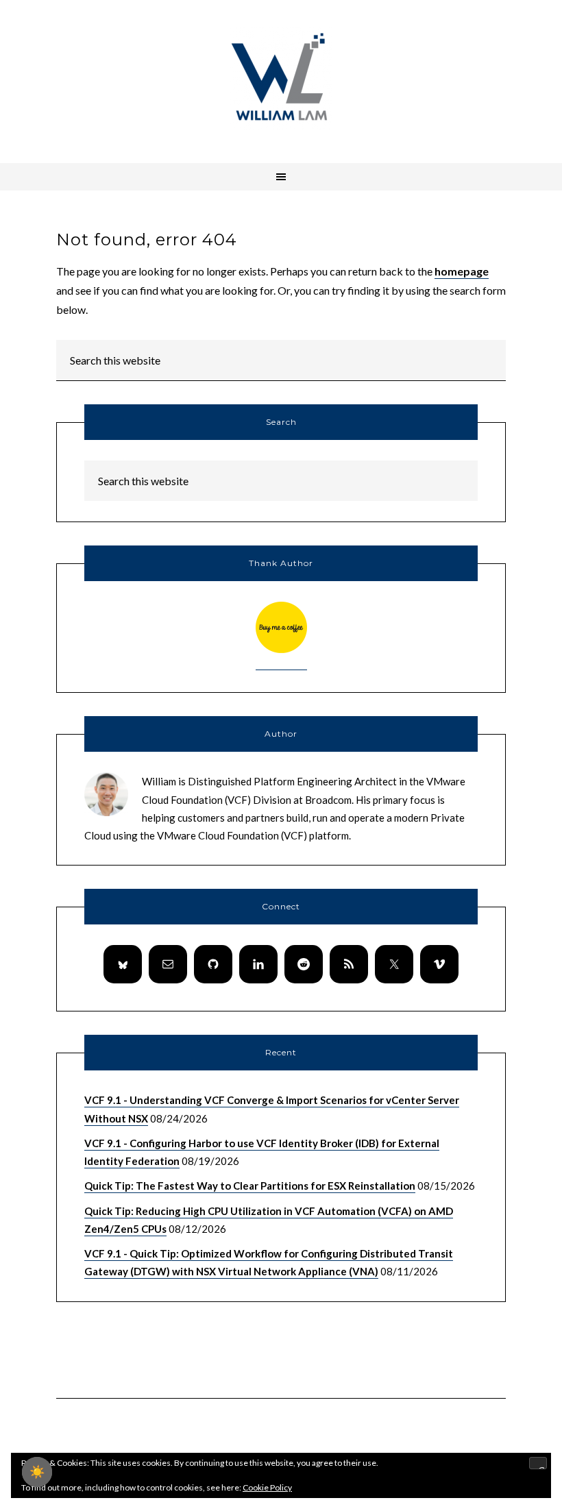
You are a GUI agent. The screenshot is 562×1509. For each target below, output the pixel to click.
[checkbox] (37, 1472)
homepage (462, 271)
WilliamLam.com (281, 78)
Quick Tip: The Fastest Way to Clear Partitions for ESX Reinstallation (249, 1185)
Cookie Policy (267, 1487)
